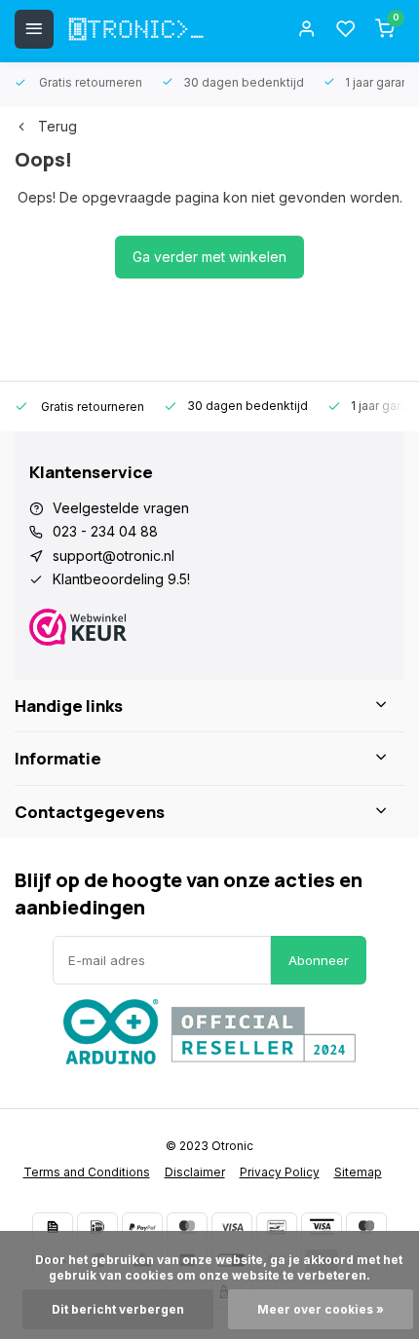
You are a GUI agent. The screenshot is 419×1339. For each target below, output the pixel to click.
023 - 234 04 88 (105, 531)
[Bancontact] (276, 1227)
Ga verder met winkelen (209, 256)
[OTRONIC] (136, 29)
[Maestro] (366, 1227)
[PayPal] (142, 1227)
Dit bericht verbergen (118, 1309)
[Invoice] (52, 1227)
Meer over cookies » (320, 1309)
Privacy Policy (280, 1172)
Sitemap (358, 1172)
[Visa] (231, 1227)
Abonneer (318, 960)
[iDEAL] (97, 1227)
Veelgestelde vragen (121, 508)
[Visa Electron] (321, 1227)
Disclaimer (195, 1172)
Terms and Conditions (86, 1172)
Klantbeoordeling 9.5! (121, 579)
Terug (57, 126)
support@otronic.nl (113, 555)
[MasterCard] (187, 1227)
